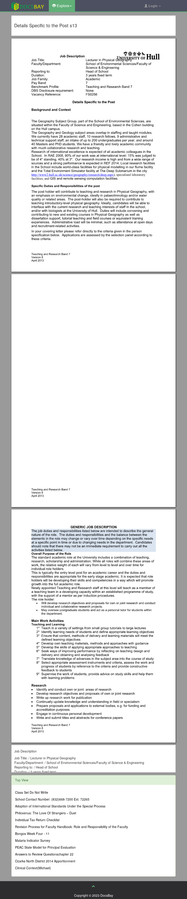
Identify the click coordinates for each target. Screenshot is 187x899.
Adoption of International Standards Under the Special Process (60, 806)
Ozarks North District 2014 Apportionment (45, 861)
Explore (62, 5)
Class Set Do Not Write (31, 792)
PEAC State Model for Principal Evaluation (45, 847)
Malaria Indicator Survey (32, 840)
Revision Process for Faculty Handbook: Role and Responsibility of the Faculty (71, 826)
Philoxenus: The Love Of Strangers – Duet (45, 813)
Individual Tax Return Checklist (37, 820)
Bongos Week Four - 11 (32, 833)
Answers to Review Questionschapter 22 (44, 854)
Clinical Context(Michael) (33, 868)
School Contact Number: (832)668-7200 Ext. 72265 (52, 799)
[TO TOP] (93, 886)
